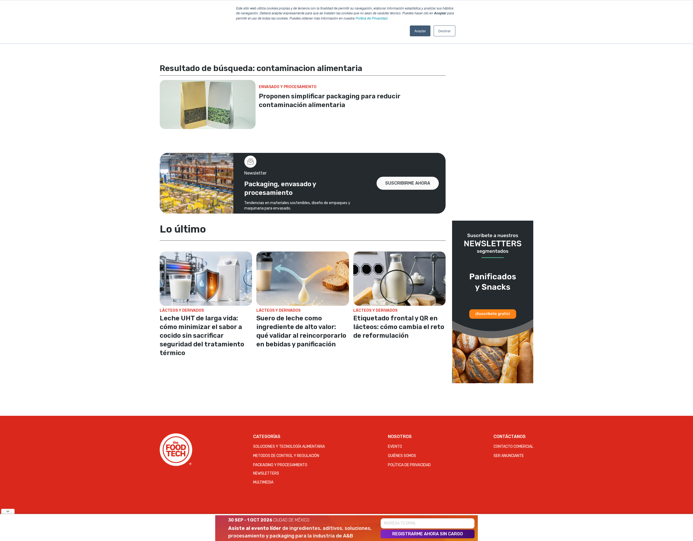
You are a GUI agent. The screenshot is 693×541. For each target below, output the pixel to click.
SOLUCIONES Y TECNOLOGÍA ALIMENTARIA (289, 446)
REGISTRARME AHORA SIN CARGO (427, 533)
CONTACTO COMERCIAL (513, 446)
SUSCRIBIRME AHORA (407, 183)
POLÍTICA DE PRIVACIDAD (409, 465)
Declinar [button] (444, 30)
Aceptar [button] (420, 30)
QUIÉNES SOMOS (402, 455)
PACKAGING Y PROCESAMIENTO (280, 465)
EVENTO (395, 446)
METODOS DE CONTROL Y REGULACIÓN (286, 455)
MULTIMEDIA (263, 482)
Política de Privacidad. (371, 18)
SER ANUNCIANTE (508, 455)
